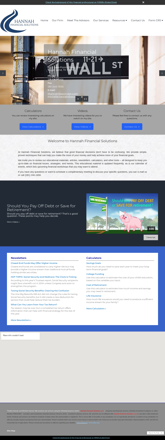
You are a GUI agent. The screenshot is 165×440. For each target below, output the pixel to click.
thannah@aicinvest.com (63, 93)
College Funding (95, 274)
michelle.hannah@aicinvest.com (68, 96)
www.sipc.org (94, 423)
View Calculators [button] (31, 127)
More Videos (13, 222)
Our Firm (57, 20)
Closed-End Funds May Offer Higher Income (34, 263)
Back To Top (154, 433)
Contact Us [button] (131, 127)
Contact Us (138, 20)
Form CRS (154, 20)
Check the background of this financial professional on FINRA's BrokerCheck (81, 2)
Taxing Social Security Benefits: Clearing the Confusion (40, 290)
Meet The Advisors (78, 20)
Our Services (101, 20)
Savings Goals (93, 263)
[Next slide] (162, 73)
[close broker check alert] (143, 2)
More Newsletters (21, 320)
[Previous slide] (3, 73)
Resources (118, 20)
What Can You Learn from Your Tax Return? (34, 304)
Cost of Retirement (96, 285)
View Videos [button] (81, 127)
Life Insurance (93, 296)
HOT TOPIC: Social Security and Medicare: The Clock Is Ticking (43, 277)
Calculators (93, 257)
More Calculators (96, 308)
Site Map (11, 431)
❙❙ (85, 99)
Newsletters (18, 257)
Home (44, 20)
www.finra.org (82, 423)
